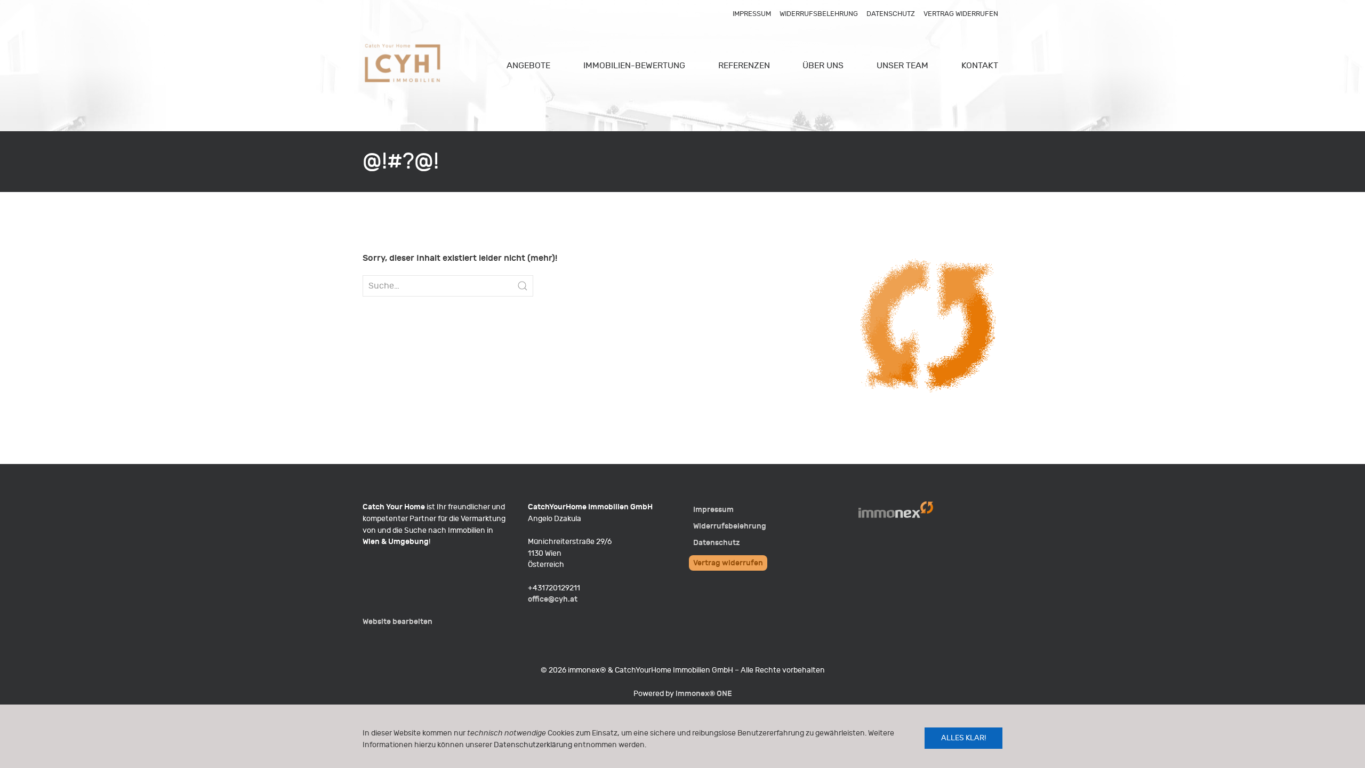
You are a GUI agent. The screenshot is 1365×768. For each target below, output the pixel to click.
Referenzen (744, 65)
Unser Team (902, 65)
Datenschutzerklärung (533, 744)
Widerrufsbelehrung (819, 14)
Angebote (528, 65)
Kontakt (979, 65)
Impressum (752, 14)
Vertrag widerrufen (961, 14)
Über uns (823, 65)
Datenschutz (890, 14)
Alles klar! (963, 737)
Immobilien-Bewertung (634, 65)
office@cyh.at (552, 599)
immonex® (704, 693)
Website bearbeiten (397, 621)
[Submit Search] (522, 286)
